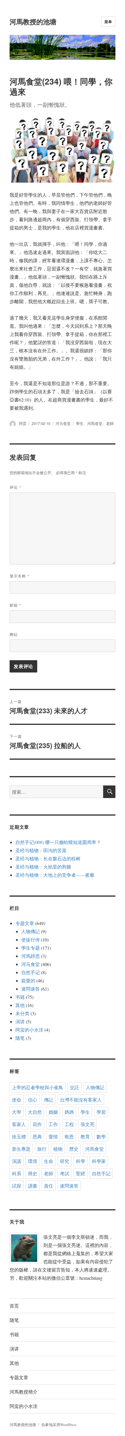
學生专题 (30, 948)
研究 (64, 1161)
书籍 (20, 997)
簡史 (32, 1173)
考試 (64, 1173)
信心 (32, 1099)
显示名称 (20, 576)
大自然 (35, 1112)
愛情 (53, 1136)
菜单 (108, 21)
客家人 (19, 1124)
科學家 (99, 1161)
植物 (58, 1148)
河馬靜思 (30, 956)
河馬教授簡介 (24, 1391)
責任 (48, 1185)
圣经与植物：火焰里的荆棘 (43, 867)
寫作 (37, 1124)
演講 (16, 1161)
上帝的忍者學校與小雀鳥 (37, 1087)
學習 (101, 1112)
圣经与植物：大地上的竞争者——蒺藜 (54, 875)
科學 (80, 1161)
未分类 (22, 1013)
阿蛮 (22, 423)
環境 (32, 1161)
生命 (48, 1161)
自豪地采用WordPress (58, 1424)
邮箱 (16, 605)
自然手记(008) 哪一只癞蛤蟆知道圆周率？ (58, 842)
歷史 (73, 1148)
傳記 (48, 1099)
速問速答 (30, 989)
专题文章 (24, 923)
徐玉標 (19, 1136)
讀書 (32, 1185)
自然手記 (101, 1173)
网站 (14, 634)
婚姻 (53, 1112)
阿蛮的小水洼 (29, 1030)
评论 (16, 487)
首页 (14, 1305)
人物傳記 (30, 931)
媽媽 (69, 1112)
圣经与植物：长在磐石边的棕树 (48, 858)
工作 (53, 1124)
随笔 (20, 1038)
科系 (16, 1173)
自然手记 (30, 972)
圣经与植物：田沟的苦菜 (41, 850)
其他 (20, 1005)
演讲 (20, 1021)
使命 (16, 1099)
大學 (16, 1112)
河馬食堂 (94, 423)
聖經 (80, 1173)
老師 (110, 423)
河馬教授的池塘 (33, 21)
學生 (79, 423)
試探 (16, 1185)
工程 (69, 1124)
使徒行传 (30, 939)
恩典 (37, 1136)
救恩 (69, 1136)
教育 (85, 1136)
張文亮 (87, 1124)
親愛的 (28, 980)
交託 (74, 1087)
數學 (101, 1136)
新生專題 (21, 1148)
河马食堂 (63, 423)
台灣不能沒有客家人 (81, 1099)
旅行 (42, 1148)
